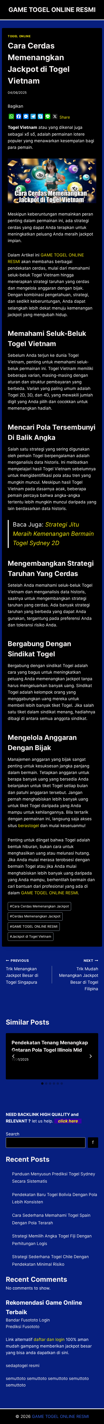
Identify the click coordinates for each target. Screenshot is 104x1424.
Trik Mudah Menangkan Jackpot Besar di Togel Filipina (78, 975)
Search (12, 1134)
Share (64, 117)
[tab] (42, 1083)
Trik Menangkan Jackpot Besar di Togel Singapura (22, 972)
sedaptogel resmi (22, 1365)
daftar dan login (49, 1339)
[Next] (90, 1056)
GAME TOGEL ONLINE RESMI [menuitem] (49, 892)
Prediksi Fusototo (22, 1326)
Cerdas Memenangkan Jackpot (35, 916)
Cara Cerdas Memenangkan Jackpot (39, 906)
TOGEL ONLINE (19, 36)
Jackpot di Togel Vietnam (30, 936)
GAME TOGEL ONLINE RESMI (34, 926)
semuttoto (16, 1378)
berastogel (28, 825)
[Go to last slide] (13, 1056)
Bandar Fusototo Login (28, 1320)
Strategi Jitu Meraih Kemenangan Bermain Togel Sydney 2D (53, 534)
